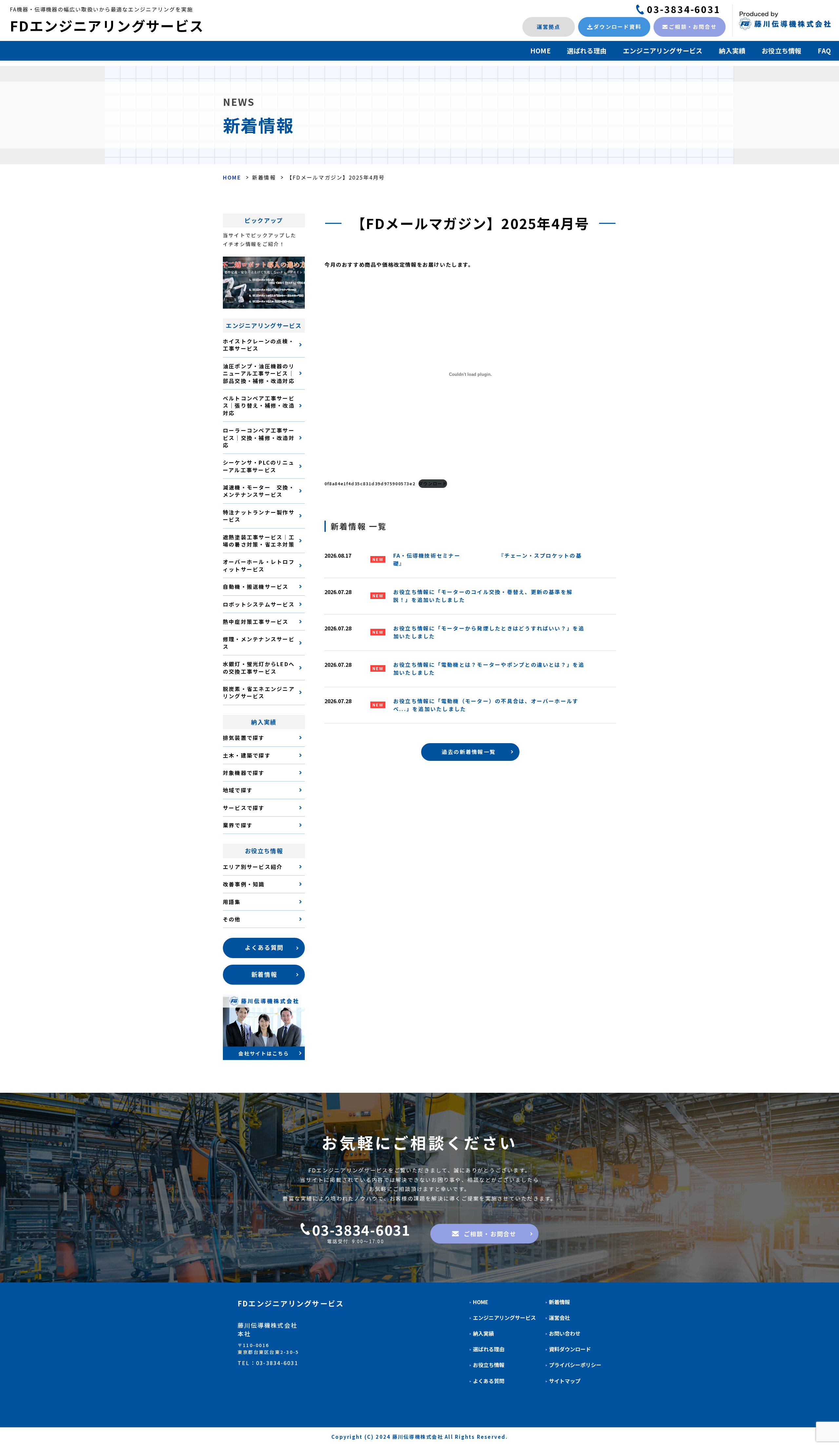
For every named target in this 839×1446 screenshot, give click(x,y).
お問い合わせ (564, 1333)
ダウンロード (433, 483)
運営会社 (559, 1317)
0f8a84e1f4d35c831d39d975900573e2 (369, 483)
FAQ (824, 50)
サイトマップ (564, 1381)
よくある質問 (488, 1381)
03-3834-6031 (684, 9)
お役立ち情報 (781, 50)
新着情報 (264, 177)
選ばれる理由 (587, 50)
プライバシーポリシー (575, 1365)
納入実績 (732, 50)
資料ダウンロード (570, 1349)
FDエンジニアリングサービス (107, 25)
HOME (540, 50)
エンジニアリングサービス (662, 50)
